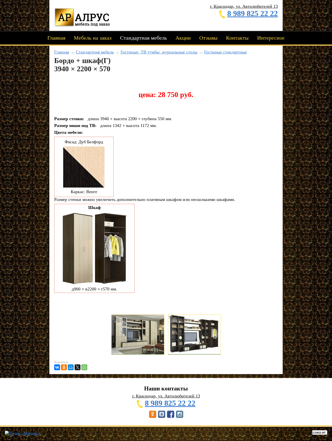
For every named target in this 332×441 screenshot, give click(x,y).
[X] (77, 367)
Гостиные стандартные (225, 52)
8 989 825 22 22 (252, 13)
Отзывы (208, 38)
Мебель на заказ (93, 38)
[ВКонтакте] (57, 367)
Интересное (271, 38)
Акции (183, 38)
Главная (56, 38)
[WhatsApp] (84, 367)
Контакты (237, 38)
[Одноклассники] (64, 367)
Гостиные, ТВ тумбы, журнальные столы (159, 52)
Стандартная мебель (143, 38)
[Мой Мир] (71, 367)
